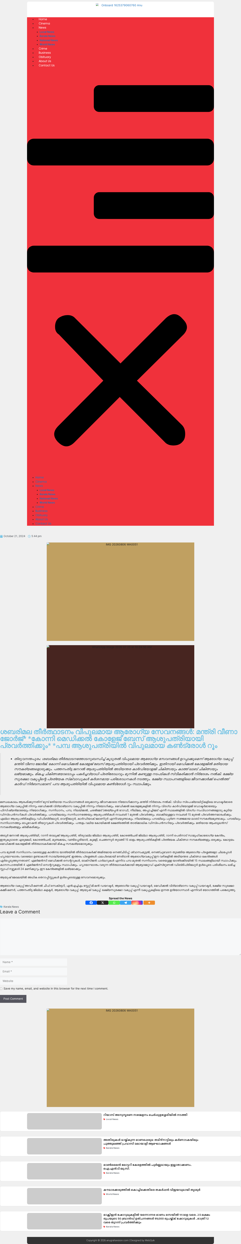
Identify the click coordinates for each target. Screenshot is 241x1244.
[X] (102, 903)
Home (43, 19)
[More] (149, 903)
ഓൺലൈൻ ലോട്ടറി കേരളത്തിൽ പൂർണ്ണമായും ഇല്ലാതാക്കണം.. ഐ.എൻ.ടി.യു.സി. (147, 1167)
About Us (45, 61)
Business (45, 53)
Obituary (45, 57)
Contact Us (47, 65)
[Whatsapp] (114, 903)
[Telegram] (125, 903)
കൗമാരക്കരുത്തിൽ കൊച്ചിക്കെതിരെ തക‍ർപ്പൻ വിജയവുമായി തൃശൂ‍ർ (151, 1190)
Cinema (44, 23)
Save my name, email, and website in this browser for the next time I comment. (56, 988)
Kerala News (47, 36)
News (42, 28)
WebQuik (150, 1240)
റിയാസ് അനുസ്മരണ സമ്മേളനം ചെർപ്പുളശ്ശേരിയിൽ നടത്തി (145, 1115)
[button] (120, 274)
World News (47, 44)
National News (49, 40)
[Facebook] (91, 903)
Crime (43, 49)
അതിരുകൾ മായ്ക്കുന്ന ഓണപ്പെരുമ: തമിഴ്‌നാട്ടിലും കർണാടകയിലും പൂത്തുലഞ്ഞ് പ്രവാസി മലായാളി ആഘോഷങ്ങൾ (150, 1142)
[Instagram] (137, 903)
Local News (47, 32)
